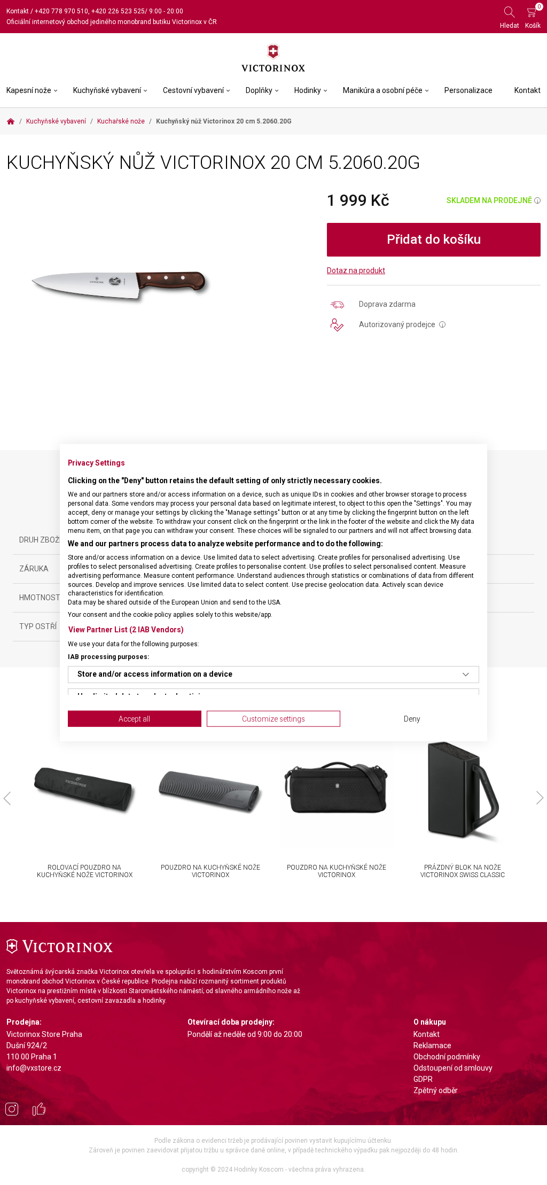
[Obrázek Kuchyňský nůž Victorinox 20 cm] (119, 284)
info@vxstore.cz (33, 1068)
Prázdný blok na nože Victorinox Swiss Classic (462, 871)
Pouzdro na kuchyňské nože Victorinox (210, 871)
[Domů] (10, 121)
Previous (7, 798)
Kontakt (17, 11)
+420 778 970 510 (61, 11)
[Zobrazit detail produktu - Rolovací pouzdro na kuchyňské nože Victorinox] (84, 791)
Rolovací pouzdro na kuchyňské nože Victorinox (84, 871)
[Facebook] (39, 1110)
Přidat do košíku (434, 239)
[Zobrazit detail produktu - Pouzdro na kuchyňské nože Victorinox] (210, 791)
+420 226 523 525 (118, 11)
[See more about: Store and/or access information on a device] (466, 674)
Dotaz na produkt (356, 270)
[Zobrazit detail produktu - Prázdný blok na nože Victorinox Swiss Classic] (462, 791)
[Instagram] (11, 1110)
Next (540, 798)
